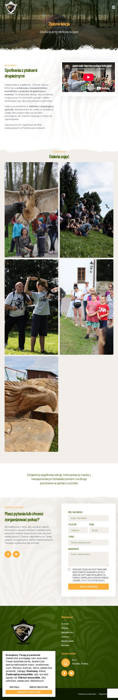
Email (91, 524)
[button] (114, 7)
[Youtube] (16, 554)
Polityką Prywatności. (93, 580)
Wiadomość (73, 549)
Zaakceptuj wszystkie (29, 692)
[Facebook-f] (8, 554)
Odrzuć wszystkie (39, 687)
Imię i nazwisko (75, 512)
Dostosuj (15, 687)
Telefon (72, 524)
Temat (71, 536)
